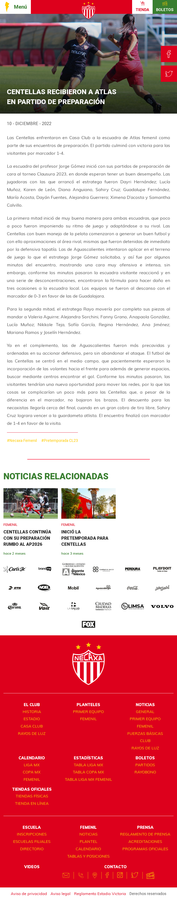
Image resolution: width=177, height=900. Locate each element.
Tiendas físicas (32, 796)
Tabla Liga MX (88, 764)
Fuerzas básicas (145, 733)
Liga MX (32, 764)
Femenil (88, 718)
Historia (32, 711)
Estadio (32, 718)
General (145, 711)
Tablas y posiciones (88, 856)
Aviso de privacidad (29, 893)
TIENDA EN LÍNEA (32, 803)
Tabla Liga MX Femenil (88, 779)
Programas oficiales (145, 848)
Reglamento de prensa (145, 834)
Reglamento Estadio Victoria (100, 893)
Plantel (88, 841)
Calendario (88, 848)
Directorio (32, 848)
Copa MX (32, 772)
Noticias (88, 834)
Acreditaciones (145, 841)
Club (145, 740)
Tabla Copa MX (88, 772)
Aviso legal (61, 893)
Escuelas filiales (32, 841)
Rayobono (145, 772)
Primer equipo (88, 711)
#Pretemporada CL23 (59, 440)
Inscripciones (32, 834)
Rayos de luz (32, 733)
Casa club (32, 726)
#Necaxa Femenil (22, 440)
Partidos (145, 764)
